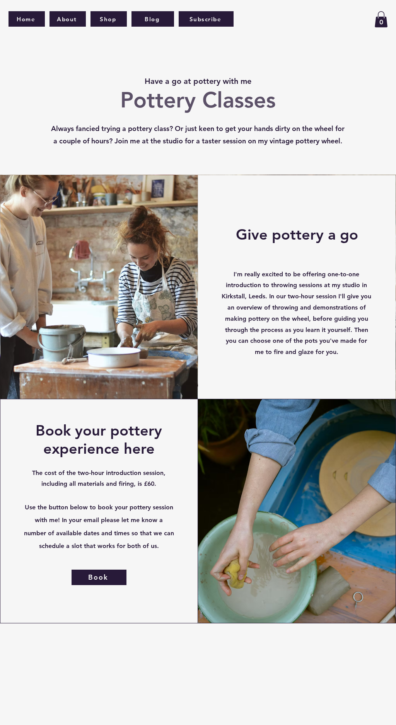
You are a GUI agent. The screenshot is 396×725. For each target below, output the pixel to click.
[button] (381, 19)
